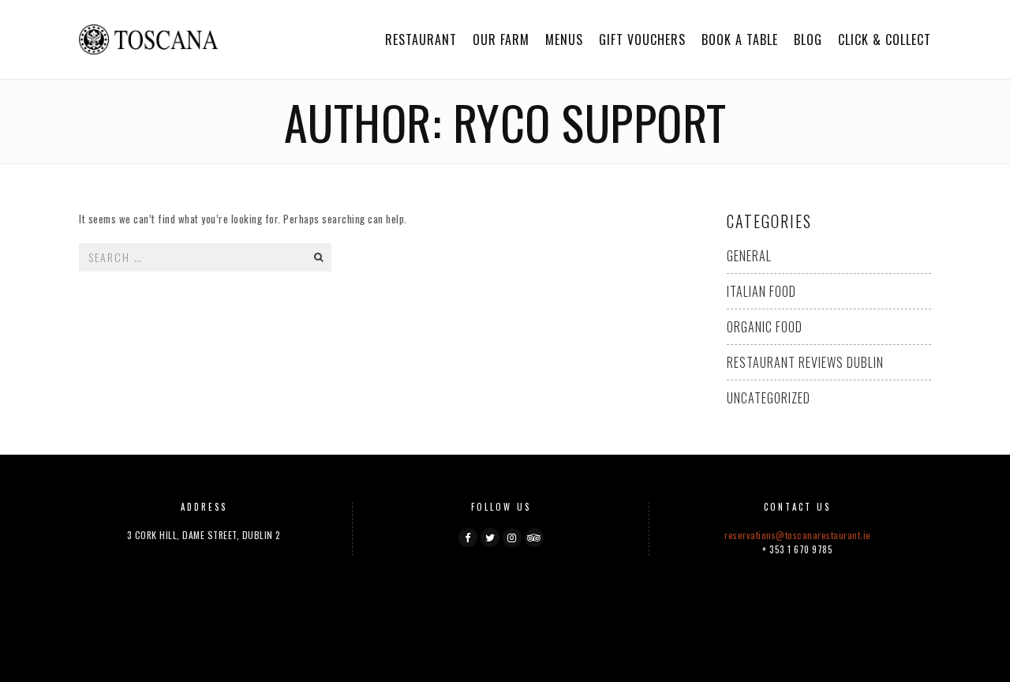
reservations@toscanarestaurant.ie (797, 534)
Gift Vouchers (642, 39)
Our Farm (501, 39)
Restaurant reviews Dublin (805, 362)
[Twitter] (490, 537)
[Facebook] (467, 537)
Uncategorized (768, 397)
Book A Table (739, 39)
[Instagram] (512, 537)
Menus (564, 39)
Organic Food (764, 326)
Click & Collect (884, 39)
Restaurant (421, 39)
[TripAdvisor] (534, 537)
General (749, 255)
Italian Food (761, 291)
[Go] (318, 257)
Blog (808, 39)
